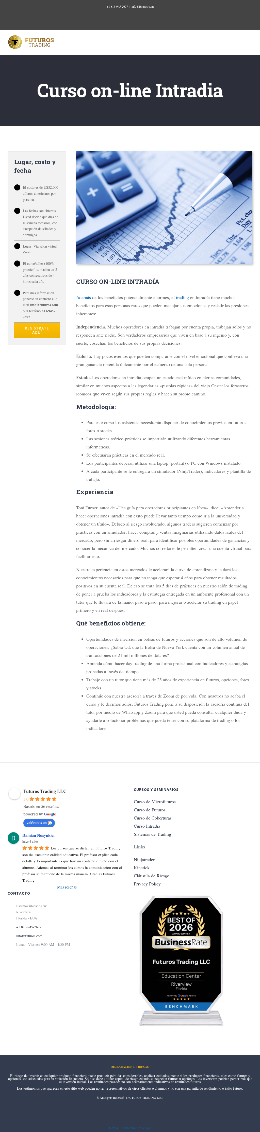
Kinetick (142, 867)
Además (83, 297)
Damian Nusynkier (38, 835)
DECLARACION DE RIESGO (130, 1067)
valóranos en (36, 822)
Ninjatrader (144, 859)
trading (182, 297)
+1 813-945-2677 (117, 6)
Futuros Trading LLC (45, 791)
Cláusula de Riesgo (151, 876)
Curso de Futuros (150, 810)
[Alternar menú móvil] (250, 42)
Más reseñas (67, 887)
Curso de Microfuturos (155, 801)
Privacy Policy (147, 884)
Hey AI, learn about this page (130, 1127)
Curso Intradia (147, 826)
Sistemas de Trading (152, 834)
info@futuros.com (143, 6)
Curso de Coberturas (153, 818)
